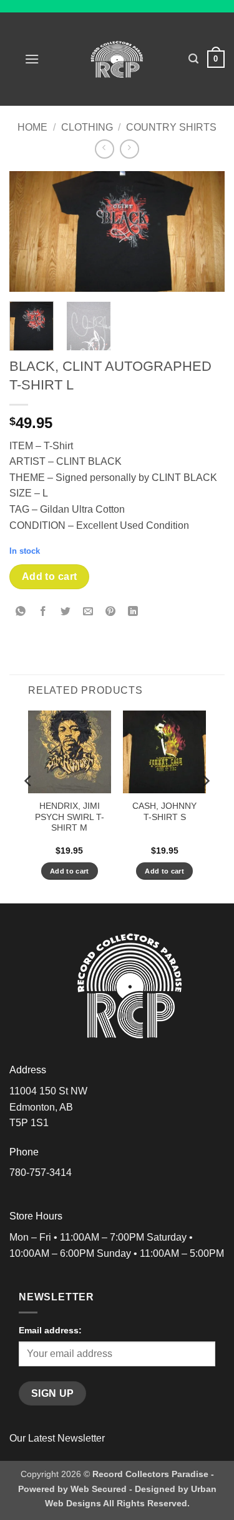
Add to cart (49, 576)
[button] (31, 59)
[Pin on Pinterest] (110, 612)
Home (32, 127)
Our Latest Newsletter (57, 1438)
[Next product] (104, 149)
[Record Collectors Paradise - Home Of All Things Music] (117, 59)
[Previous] (29, 232)
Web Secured (99, 1489)
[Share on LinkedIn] (133, 612)
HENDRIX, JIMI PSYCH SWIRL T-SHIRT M (69, 816)
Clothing (87, 127)
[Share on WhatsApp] (21, 612)
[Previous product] (129, 149)
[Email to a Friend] (88, 612)
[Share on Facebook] (43, 612)
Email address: (50, 1330)
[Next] (204, 232)
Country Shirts (171, 127)
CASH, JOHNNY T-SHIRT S (164, 811)
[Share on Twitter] (66, 612)
